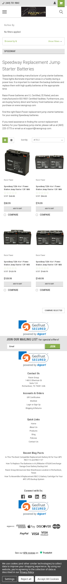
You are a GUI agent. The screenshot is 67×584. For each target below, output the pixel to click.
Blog (34, 434)
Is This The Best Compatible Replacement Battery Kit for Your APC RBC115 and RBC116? (33, 458)
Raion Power (8, 180)
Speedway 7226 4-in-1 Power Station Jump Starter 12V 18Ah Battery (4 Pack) (49, 264)
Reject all (26, 579)
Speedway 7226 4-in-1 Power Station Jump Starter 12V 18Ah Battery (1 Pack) (17, 188)
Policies (33, 438)
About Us (33, 427)
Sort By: (24, 140)
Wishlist (33, 401)
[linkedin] (37, 497)
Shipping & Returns (34, 408)
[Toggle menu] (4, 12)
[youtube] (30, 497)
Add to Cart (17, 208)
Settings (9, 579)
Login (29, 405)
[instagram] (44, 497)
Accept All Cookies (48, 579)
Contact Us (33, 442)
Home (33, 424)
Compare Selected (53, 310)
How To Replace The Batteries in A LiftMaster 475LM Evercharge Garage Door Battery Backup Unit (33, 465)
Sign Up (37, 405)
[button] (33, 41)
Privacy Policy (27, 572)
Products (33, 431)
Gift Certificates (33, 397)
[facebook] (23, 497)
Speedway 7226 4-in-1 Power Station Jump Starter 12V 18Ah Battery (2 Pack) (49, 188)
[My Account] (54, 3)
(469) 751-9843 (12, 3)
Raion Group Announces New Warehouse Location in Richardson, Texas (33, 471)
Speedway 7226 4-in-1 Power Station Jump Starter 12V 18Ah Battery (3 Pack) (17, 264)
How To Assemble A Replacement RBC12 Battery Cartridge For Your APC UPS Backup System (34, 477)
